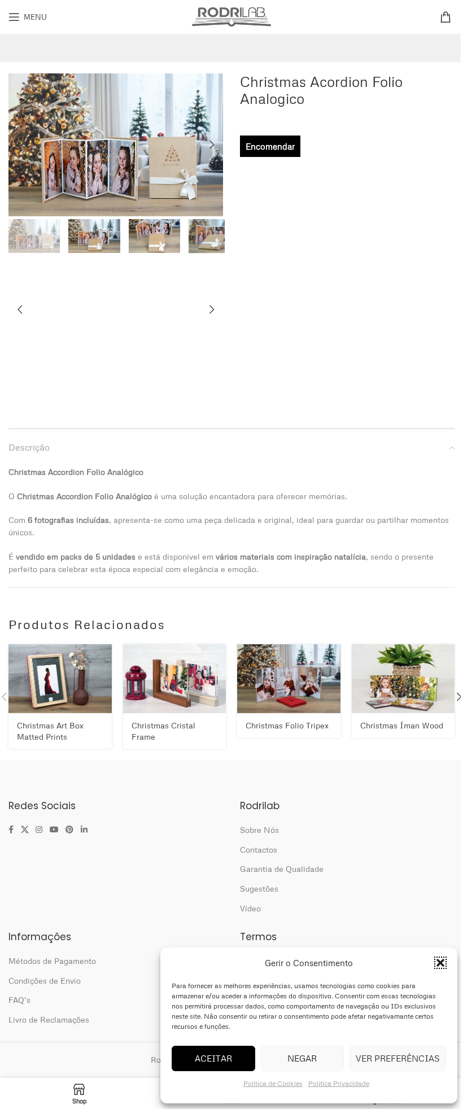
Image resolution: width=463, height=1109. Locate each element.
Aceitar (213, 1058)
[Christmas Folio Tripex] (288, 678)
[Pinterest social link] (69, 830)
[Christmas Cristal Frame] (174, 678)
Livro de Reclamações (48, 1019)
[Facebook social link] (11, 830)
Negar (302, 1058)
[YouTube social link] (54, 830)
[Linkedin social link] (84, 830)
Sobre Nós (259, 830)
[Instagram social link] (39, 830)
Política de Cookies (273, 1083)
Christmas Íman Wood (401, 725)
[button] (440, 962)
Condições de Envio (44, 980)
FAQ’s (19, 1000)
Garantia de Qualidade (282, 869)
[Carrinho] (447, 17)
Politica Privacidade (338, 1083)
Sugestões (259, 888)
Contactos (258, 849)
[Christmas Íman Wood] (403, 678)
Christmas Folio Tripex (287, 725)
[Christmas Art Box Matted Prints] (60, 678)
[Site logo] (231, 15)
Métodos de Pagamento (52, 961)
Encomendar (270, 146)
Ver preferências (398, 1058)
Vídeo (250, 908)
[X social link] (25, 830)
